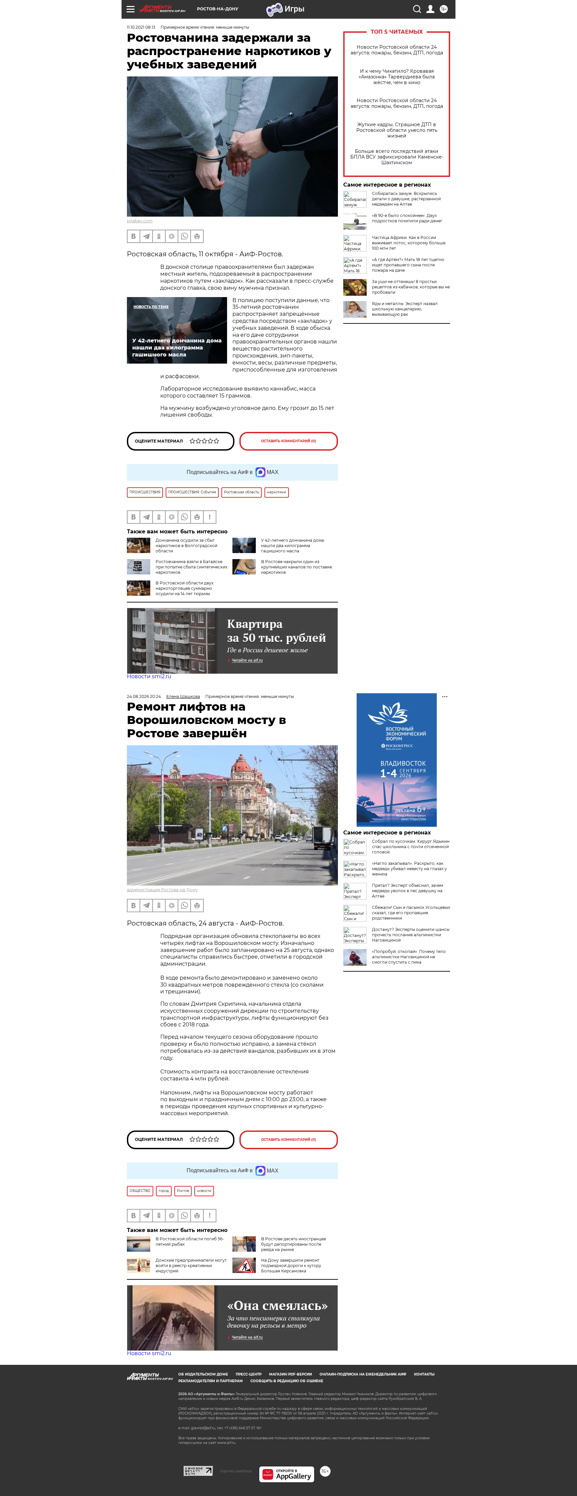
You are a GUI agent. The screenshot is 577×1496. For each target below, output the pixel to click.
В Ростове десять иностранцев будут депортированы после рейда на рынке (293, 1244)
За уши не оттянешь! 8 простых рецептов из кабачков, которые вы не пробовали (411, 287)
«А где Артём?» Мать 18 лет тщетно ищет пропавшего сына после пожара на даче (408, 265)
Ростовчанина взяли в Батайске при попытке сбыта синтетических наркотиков (191, 567)
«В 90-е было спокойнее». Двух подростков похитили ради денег (407, 218)
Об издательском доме (203, 1374)
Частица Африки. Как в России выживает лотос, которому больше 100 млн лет (408, 243)
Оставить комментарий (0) (288, 441)
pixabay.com (140, 220)
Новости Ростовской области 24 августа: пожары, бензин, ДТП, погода (397, 50)
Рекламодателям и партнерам (210, 1381)
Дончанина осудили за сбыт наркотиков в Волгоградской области (186, 545)
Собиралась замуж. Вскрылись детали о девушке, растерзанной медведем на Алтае (406, 199)
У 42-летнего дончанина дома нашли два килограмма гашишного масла (292, 545)
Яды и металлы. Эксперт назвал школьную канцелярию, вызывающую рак (405, 309)
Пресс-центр (248, 1374)
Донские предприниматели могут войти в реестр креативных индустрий (191, 1265)
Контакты (424, 1374)
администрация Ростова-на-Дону (162, 889)
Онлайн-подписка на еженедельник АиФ (363, 1374)
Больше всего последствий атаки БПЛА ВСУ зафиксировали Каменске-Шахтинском (396, 157)
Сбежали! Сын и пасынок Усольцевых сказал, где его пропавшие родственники (411, 913)
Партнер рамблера (236, 1471)
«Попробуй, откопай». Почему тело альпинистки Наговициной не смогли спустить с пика (409, 957)
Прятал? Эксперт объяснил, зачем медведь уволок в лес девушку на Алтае (407, 891)
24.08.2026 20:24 (144, 696)
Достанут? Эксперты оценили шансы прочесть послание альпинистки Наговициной (410, 935)
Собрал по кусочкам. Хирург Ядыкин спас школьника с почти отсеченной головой (410, 846)
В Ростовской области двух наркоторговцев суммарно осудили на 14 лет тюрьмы (184, 588)
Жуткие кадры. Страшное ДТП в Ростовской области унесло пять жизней (396, 130)
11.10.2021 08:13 (141, 27)
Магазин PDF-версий (290, 1374)
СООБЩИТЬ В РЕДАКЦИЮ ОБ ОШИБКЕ (286, 1381)
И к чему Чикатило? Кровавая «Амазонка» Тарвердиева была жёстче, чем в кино (397, 76)
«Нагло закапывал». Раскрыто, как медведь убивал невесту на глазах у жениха (409, 869)
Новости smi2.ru (149, 676)
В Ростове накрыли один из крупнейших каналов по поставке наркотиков (296, 567)
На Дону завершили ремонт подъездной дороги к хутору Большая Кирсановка (291, 1265)
